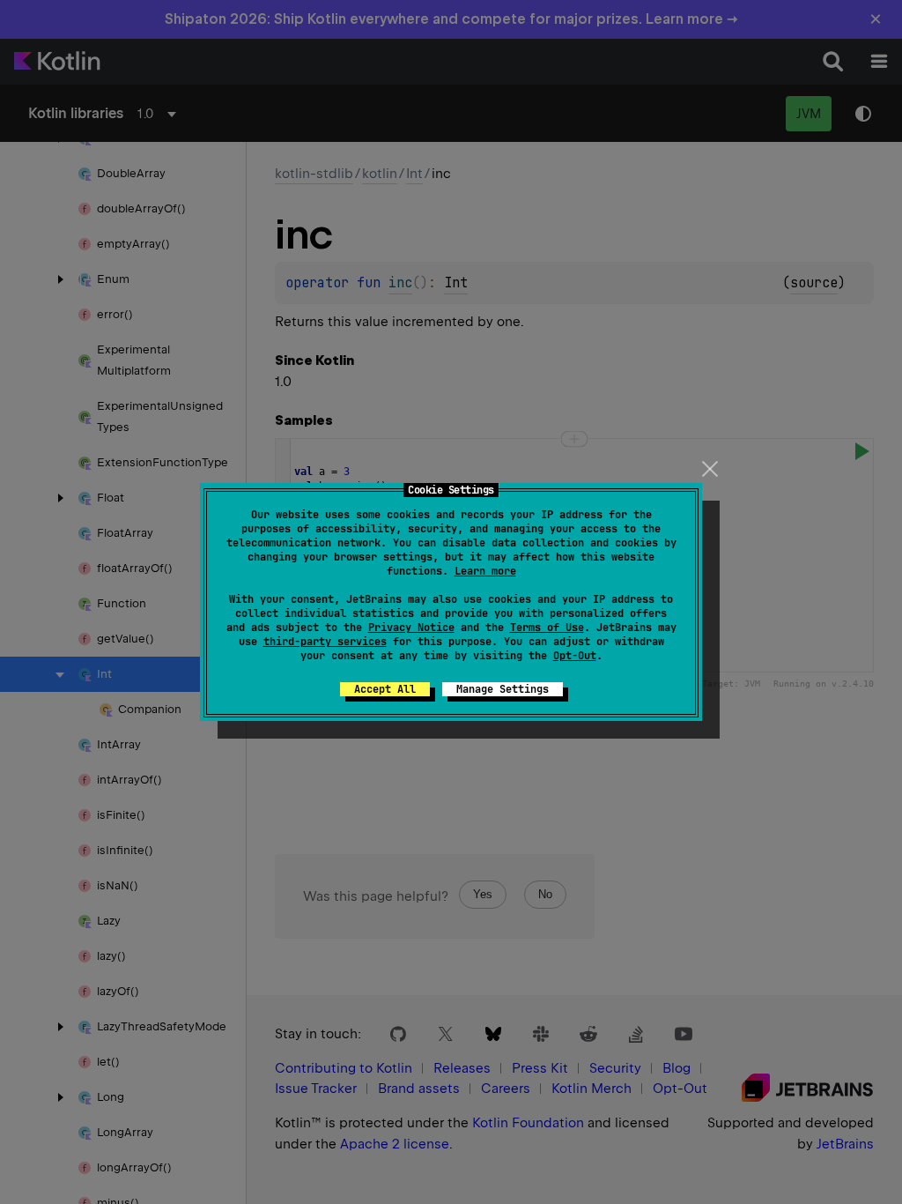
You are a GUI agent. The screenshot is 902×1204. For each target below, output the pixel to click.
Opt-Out (574, 656)
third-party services (325, 642)
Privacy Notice (411, 628)
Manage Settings (502, 689)
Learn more (485, 571)
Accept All (385, 689)
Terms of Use (547, 628)
